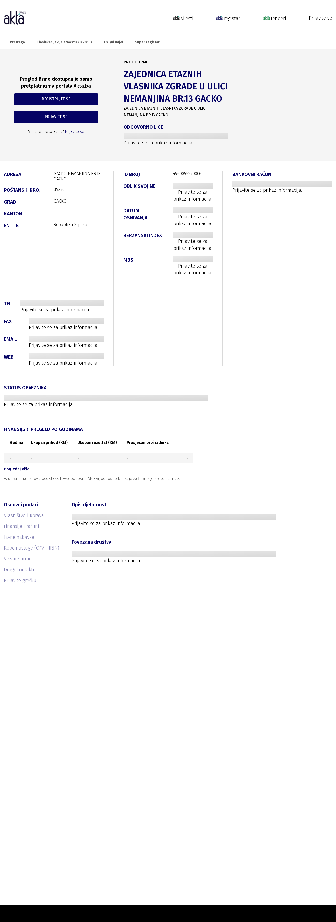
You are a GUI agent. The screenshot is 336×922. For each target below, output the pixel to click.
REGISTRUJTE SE (56, 99)
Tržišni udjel (113, 42)
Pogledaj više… (18, 469)
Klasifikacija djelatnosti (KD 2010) (64, 42)
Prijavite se (320, 18)
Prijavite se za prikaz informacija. (158, 143)
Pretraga (17, 42)
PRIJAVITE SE (56, 116)
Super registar (147, 42)
